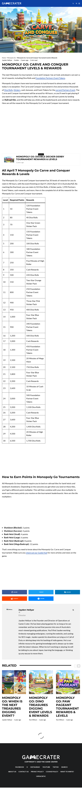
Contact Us (23, 771)
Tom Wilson (33, 720)
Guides (16, 60)
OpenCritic (41, 776)
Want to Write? (67, 771)
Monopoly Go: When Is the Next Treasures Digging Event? (12, 706)
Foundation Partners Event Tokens (50, 78)
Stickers (17, 90)
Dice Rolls (8, 90)
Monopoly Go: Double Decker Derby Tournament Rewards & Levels (40, 158)
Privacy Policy (37, 771)
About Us (12, 771)
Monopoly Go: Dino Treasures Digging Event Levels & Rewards (40, 706)
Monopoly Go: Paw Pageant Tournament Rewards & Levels (67, 706)
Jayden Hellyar (7, 60)
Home (4, 58)
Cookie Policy (52, 771)
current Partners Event (65, 90)
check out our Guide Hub (36, 552)
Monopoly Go (11, 58)
